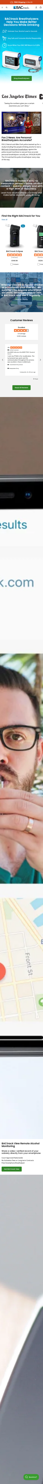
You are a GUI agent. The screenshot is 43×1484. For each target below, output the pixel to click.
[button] (2, 359)
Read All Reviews (21, 387)
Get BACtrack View (11, 1169)
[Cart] (40, 7)
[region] (21, 360)
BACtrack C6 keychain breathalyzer (15, 149)
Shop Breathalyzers (21, 78)
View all (4, 219)
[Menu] (2, 7)
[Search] (6, 7)
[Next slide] (39, 100)
